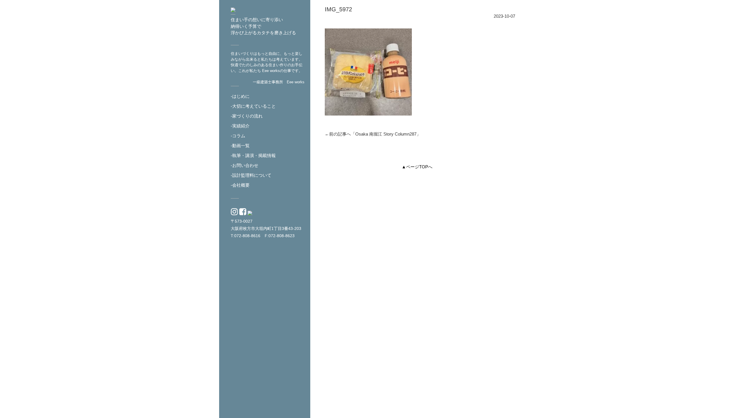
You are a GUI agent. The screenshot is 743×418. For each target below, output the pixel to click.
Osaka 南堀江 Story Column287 (385, 133)
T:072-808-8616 (245, 236)
